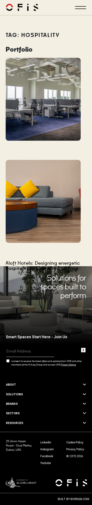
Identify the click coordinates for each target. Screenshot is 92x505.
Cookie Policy (75, 442)
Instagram (47, 449)
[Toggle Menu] (80, 7)
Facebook (46, 456)
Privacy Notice (68, 364)
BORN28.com (80, 499)
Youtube (45, 463)
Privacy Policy (75, 449)
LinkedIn (45, 442)
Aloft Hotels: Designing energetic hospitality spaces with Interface (43, 265)
